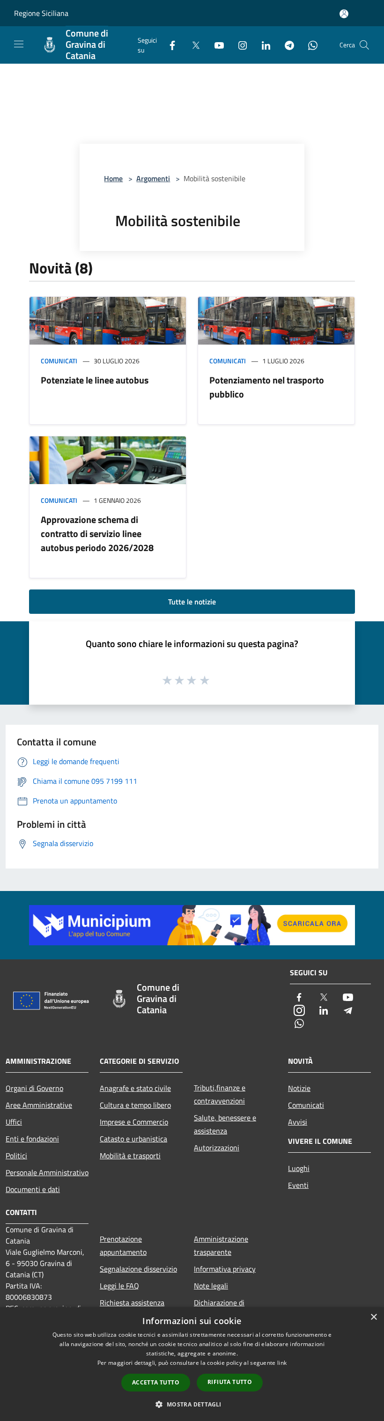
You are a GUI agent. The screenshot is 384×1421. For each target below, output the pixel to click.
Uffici (14, 1121)
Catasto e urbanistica (133, 1138)
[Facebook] (168, 44)
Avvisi (297, 1121)
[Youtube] (215, 44)
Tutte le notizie (192, 601)
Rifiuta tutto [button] (229, 1382)
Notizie (299, 1088)
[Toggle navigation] (18, 44)
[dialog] (192, 1364)
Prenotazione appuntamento (123, 1245)
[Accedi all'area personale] (344, 14)
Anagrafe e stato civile (135, 1088)
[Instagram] (238, 44)
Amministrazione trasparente (221, 1245)
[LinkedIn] (262, 44)
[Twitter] (192, 44)
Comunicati (59, 361)
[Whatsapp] (309, 44)
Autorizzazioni (216, 1147)
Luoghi (299, 1168)
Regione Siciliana (41, 13)
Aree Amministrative (39, 1105)
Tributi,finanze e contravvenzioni (219, 1094)
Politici (16, 1155)
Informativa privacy (225, 1268)
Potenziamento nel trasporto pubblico (266, 387)
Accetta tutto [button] (155, 1382)
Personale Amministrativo (47, 1172)
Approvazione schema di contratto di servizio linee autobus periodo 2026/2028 (97, 533)
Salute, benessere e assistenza (225, 1124)
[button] (191, 1404)
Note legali (211, 1285)
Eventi (298, 1185)
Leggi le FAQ (119, 1285)
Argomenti (153, 178)
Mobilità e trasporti (130, 1155)
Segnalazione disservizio (138, 1268)
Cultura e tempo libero (135, 1105)
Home (113, 178)
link (282, 1363)
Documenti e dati (33, 1189)
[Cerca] (364, 45)
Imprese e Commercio (134, 1121)
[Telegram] (285, 44)
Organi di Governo (34, 1088)
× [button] (373, 1317)
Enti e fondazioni (32, 1138)
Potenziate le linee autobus (94, 380)
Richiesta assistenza (132, 1302)
